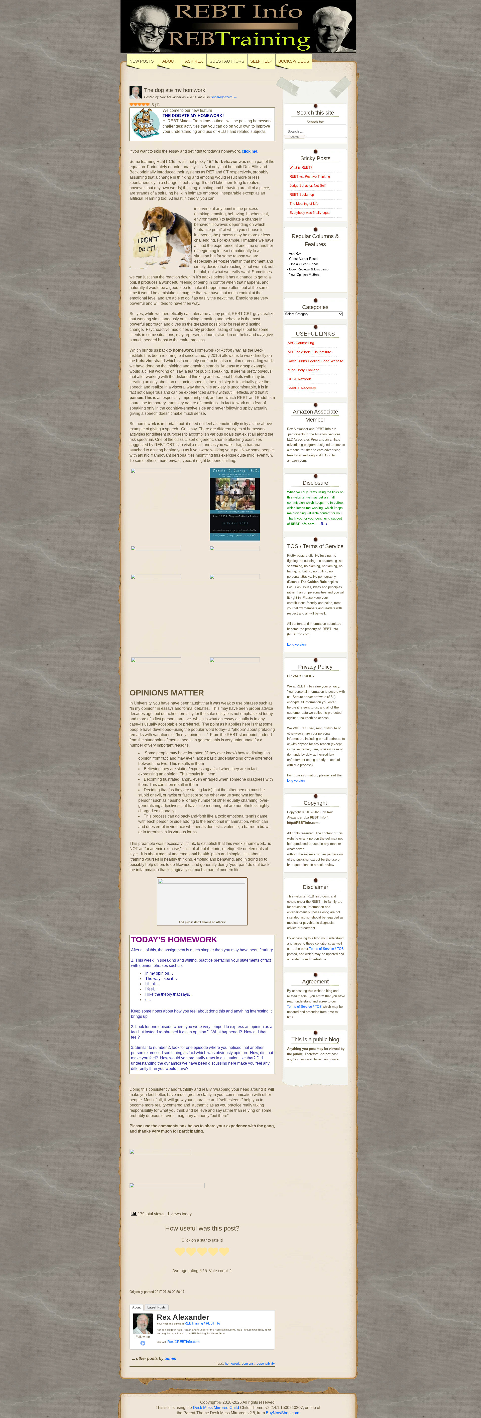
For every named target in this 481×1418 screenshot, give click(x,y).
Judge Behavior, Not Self (308, 185)
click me (249, 151)
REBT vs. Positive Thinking (310, 176)
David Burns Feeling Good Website (315, 361)
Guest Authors (226, 61)
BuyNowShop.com (282, 1413)
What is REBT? (301, 167)
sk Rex (296, 253)
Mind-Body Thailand (303, 370)
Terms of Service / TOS (326, 949)
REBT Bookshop (302, 194)
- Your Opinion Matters (303, 274)
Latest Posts (156, 1307)
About (136, 1307)
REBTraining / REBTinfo (202, 1323)
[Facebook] (143, 1343)
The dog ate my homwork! (175, 90)
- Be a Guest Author (302, 264)
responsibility (265, 1363)
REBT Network (299, 379)
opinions (248, 1363)
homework (232, 1363)
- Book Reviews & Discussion (308, 269)
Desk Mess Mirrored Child (216, 1407)
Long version (296, 644)
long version (296, 780)
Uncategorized (221, 97)
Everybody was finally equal (310, 213)
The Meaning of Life (304, 204)
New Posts (142, 61)
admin (170, 1358)
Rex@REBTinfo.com (183, 1342)
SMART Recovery (302, 388)
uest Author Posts (305, 259)
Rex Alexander (183, 1317)
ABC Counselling (301, 343)
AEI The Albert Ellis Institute (309, 352)
